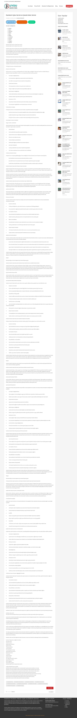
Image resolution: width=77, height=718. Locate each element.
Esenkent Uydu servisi (11, 683)
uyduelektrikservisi (20, 18)
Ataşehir (9, 28)
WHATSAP (31, 22)
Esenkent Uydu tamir (32, 683)
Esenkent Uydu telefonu (43, 683)
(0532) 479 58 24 (17, 1)
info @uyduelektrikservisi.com (53, 702)
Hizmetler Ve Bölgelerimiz (10, 25)
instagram (10, 41)
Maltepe (9, 35)
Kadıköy (9, 32)
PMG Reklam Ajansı (29, 715)
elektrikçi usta (60, 20)
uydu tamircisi (60, 19)
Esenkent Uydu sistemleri (22, 683)
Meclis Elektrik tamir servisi (63, 68)
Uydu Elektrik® (11, 22)
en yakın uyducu (61, 18)
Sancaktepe (10, 36)
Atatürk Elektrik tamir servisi (63, 23)
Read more (50, 688)
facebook (10, 42)
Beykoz (9, 29)
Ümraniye (10, 38)
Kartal (9, 34)
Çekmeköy (10, 31)
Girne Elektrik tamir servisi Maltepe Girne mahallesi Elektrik (66, 145)
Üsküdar (9, 39)
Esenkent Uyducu (20, 685)
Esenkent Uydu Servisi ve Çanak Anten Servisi (21, 15)
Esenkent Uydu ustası (11, 685)
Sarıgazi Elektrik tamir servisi (63, 75)
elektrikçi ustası (60, 22)
